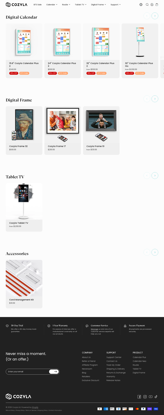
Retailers (86, 376)
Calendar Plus (139, 357)
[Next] (155, 15)
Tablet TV (137, 369)
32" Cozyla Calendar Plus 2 (100, 64)
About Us (86, 357)
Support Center (113, 357)
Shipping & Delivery (115, 369)
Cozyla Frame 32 (18, 146)
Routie (136, 365)
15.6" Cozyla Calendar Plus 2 (24, 64)
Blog (84, 373)
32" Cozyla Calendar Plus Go (139, 64)
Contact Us (111, 361)
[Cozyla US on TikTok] (156, 396)
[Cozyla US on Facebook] (139, 396)
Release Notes (113, 380)
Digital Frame (139, 373)
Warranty (110, 376)
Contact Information (55, 410)
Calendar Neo (139, 361)
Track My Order (113, 365)
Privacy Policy (20, 410)
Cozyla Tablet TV (18, 222)
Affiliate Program (90, 365)
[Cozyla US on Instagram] (145, 396)
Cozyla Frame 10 (95, 146)
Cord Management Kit (21, 299)
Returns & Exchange (116, 373)
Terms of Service (31, 410)
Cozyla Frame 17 (57, 146)
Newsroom (87, 369)
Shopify (35, 407)
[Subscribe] (54, 371)
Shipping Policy (42, 410)
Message (94, 329)
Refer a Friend (88, 361)
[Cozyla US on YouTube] (150, 396)
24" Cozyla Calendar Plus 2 (62, 64)
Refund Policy (10, 410)
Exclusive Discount (90, 380)
